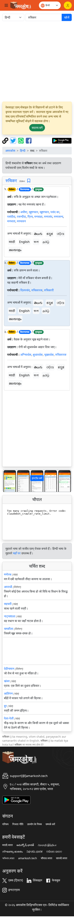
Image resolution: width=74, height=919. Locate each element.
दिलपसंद (25, 290)
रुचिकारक (37, 290)
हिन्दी (22, 151)
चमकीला (8, 629)
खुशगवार (44, 212)
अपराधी (8, 587)
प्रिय (30, 216)
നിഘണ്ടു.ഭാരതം (12, 851)
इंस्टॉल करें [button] (37, 478)
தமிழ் (46, 242)
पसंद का (54, 212)
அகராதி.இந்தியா (47, 845)
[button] (7, 481)
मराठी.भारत (7, 845)
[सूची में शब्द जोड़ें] (28, 180)
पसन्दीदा (21, 216)
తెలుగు (38, 234)
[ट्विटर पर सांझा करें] (13, 140)
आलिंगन (8, 693)
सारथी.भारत (61, 858)
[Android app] (16, 799)
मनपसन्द (58, 216)
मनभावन (21, 221)
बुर (5, 706)
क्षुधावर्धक (38, 354)
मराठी (12, 242)
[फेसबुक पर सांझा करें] (29, 140)
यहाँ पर (16, 553)
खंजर (7, 681)
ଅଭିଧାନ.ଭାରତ (54, 851)
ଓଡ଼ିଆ (60, 234)
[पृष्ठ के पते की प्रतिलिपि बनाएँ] (5, 140)
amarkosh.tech (27, 858)
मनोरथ (7, 574)
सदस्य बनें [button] (37, 128)
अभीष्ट (23, 212)
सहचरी (8, 604)
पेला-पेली (9, 718)
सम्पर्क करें (50, 824)
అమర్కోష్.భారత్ (25, 845)
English (24, 242)
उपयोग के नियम (34, 824)
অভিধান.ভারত (8, 858)
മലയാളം (15, 250)
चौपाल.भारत (46, 858)
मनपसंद (48, 216)
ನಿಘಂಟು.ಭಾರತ (35, 851)
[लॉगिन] (68, 5)
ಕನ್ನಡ (49, 234)
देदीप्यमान (9, 669)
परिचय (5, 824)
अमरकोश (10, 151)
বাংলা (36, 242)
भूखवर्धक (49, 354)
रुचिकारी (49, 290)
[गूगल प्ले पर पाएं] (62, 140)
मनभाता (11, 221)
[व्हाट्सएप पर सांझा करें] (21, 140)
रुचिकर (11, 180)
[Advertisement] (37, 61)
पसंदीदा (11, 216)
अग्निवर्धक (25, 354)
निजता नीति (17, 824)
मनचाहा (38, 216)
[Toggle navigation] (6, 5)
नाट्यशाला (9, 616)
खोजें (66, 17)
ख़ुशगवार (33, 212)
